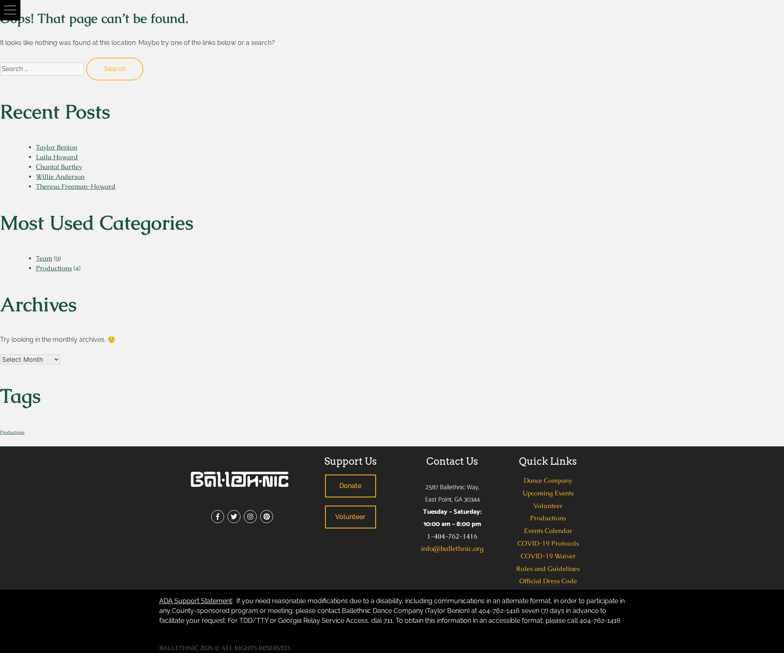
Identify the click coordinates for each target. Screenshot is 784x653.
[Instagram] (250, 516)
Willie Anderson (60, 176)
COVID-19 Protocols (548, 543)
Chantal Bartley (59, 167)
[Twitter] (234, 516)
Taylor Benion (56, 147)
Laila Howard (57, 157)
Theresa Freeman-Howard (76, 186)
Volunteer (548, 505)
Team (44, 258)
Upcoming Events (548, 493)
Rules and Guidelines (548, 568)
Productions (54, 268)
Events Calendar (548, 530)
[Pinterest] (266, 516)
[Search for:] (43, 68)
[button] (10, 10)
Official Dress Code (548, 581)
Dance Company (548, 480)
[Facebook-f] (217, 516)
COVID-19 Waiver (548, 556)
